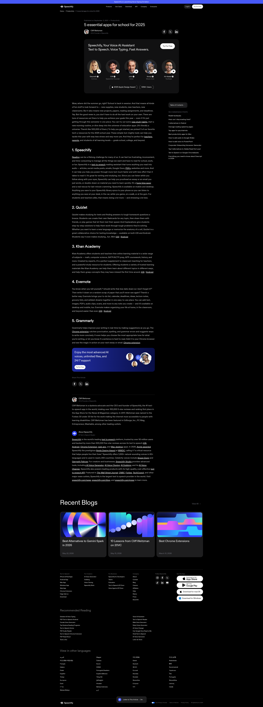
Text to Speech (98, 49)
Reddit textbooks (174, 116)
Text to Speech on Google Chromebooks (183, 153)
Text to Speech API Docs (116, 585)
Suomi (98, 664)
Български (63, 680)
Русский (135, 670)
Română (135, 677)
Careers (135, 585)
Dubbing (87, 579)
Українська (172, 670)
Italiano (62, 667)
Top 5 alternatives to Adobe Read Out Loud (184, 149)
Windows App (64, 585)
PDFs (128, 168)
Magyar (98, 657)
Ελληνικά (135, 683)
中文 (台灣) (172, 657)
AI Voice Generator (90, 577)
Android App (64, 579)
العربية (62, 657)
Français (62, 664)
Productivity (70, 11)
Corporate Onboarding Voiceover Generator (184, 145)
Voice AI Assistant (138, 617)
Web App (63, 588)
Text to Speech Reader (140, 619)
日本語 (98, 667)
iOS (117, 236)
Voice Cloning (88, 582)
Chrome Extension (66, 591)
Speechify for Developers (116, 577)
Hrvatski (99, 683)
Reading (76, 157)
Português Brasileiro (102, 670)
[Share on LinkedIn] (176, 31)
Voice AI (115, 45)
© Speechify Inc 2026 (197, 702)
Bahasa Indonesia (102, 687)
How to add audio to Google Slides (181, 138)
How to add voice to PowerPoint (180, 142)
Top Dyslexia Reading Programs (70, 625)
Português (172, 677)
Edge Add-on (64, 594)
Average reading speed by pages (180, 127)
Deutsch (135, 664)
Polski (62, 670)
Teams (110, 579)
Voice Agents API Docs (115, 588)
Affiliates (135, 588)
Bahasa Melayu (65, 690)
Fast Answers (138, 49)
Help (134, 591)
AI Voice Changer (138, 628)
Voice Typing (119, 49)
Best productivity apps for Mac (179, 134)
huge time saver (143, 183)
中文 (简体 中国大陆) (66, 660)
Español (62, 674)
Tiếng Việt (99, 677)
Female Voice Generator (67, 622)
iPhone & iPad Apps (66, 577)
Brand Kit (136, 600)
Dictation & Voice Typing (67, 617)
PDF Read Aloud (65, 637)
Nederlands (173, 660)
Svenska (135, 674)
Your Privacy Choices (161, 702)
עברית (62, 687)
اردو (97, 690)
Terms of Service (173, 702)
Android (124, 236)
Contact (135, 579)
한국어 (135, 667)
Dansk (135, 660)
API (136, 6)
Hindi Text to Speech (139, 634)
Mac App (63, 582)
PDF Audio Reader (66, 631)
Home (62, 11)
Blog (134, 582)
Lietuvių (171, 683)
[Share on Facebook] (164, 31)
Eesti (61, 683)
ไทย (170, 674)
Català (171, 687)
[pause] (119, 699)
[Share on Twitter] (170, 31)
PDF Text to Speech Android (69, 619)
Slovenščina (173, 680)
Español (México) (101, 674)
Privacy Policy (185, 702)
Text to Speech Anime (67, 628)
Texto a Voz (63, 640)
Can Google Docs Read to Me (142, 631)
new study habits (139, 122)
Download (128, 6)
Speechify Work (89, 585)
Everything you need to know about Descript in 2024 (185, 157)
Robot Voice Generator (140, 625)
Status (135, 594)
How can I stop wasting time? (179, 119)
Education (111, 582)
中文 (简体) (136, 657)
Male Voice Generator (140, 622)
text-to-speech (98, 164)
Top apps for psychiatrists (178, 130)
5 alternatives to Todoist (177, 123)
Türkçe (62, 677)
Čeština (98, 660)
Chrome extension (80, 331)
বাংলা (134, 687)
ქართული (99, 680)
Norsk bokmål (173, 667)
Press (134, 597)
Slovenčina (136, 680)
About (135, 577)
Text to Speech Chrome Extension (71, 634)
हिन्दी (170, 664)
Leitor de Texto (137, 640)
